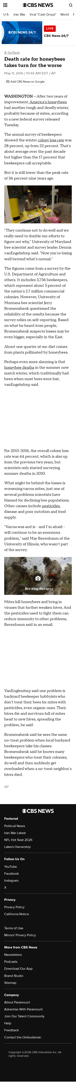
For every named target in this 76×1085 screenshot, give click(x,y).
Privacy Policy (14, 907)
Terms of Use (13, 928)
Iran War (19, 15)
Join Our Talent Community (24, 1016)
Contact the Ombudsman (22, 1037)
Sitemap (10, 982)
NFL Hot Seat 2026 (18, 840)
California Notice (16, 914)
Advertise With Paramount (23, 1009)
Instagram (11, 880)
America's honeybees (48, 102)
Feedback (11, 1030)
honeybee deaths (19, 367)
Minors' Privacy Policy (20, 935)
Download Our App (18, 968)
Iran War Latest (15, 833)
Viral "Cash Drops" (43, 15)
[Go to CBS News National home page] (38, 5)
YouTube (10, 866)
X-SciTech (12, 52)
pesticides (51, 506)
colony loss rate (51, 140)
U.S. (6, 15)
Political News (14, 826)
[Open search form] (71, 5)
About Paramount (17, 1002)
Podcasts (10, 961)
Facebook (11, 873)
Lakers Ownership (17, 847)
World (64, 15)
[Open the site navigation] (13, 5)
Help (7, 1023)
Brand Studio (13, 976)
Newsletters (13, 954)
